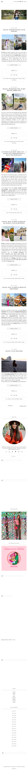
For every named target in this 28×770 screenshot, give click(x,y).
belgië (6, 78)
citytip (12, 261)
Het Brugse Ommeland (6, 112)
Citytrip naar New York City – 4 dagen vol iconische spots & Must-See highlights (14, 153)
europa (16, 278)
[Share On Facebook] (13, 75)
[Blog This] (16, 75)
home (14, 696)
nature (20, 78)
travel (23, 78)
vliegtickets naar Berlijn (11, 253)
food (14, 695)
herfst (19, 278)
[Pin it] (15, 75)
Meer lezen (14, 199)
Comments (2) (14, 70)
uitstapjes (14, 80)
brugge (11, 141)
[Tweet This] (11, 75)
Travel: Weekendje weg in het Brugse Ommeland (14, 89)
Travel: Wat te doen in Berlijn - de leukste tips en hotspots (14, 222)
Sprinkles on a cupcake (15, 766)
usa (21, 212)
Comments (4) (14, 270)
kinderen (14, 697)
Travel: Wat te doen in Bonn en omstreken (14, 288)
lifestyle (14, 699)
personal (14, 700)
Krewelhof (21, 316)
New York (15, 212)
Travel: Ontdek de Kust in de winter (14, 30)
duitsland (12, 278)
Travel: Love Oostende (14, 351)
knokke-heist (15, 78)
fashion (14, 693)
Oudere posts (23, 406)
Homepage (10, 405)
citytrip (10, 78)
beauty (14, 692)
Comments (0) (14, 204)
